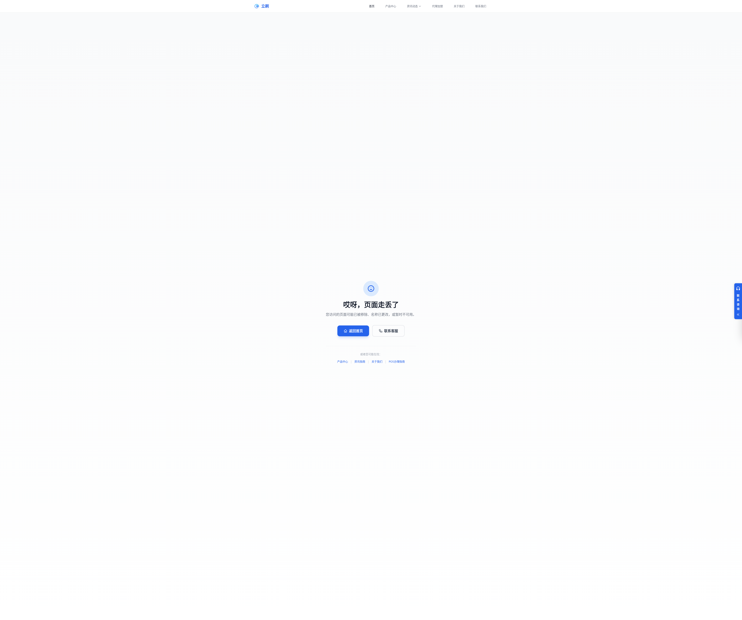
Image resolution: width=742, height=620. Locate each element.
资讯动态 (412, 6)
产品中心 (390, 6)
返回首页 (356, 331)
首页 (371, 6)
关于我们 (459, 6)
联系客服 (391, 331)
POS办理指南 (397, 361)
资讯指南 (359, 361)
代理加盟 (437, 6)
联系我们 (480, 6)
